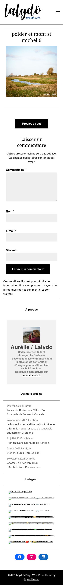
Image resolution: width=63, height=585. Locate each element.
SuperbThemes (31, 579)
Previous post (31, 124)
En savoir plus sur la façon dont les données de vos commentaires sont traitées (30, 289)
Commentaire (16, 170)
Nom (10, 211)
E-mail (11, 231)
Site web (11, 250)
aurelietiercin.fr (32, 375)
